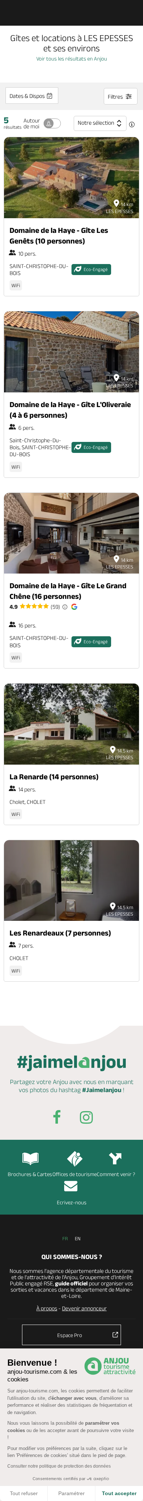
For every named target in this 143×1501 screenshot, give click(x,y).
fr (65, 1238)
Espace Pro (69, 1335)
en (78, 1238)
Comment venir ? (116, 1174)
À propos (46, 1308)
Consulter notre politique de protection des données (59, 1466)
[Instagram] (86, 1118)
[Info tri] (131, 125)
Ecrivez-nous (72, 1202)
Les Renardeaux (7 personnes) (60, 933)
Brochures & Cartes (30, 1174)
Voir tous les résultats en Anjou (71, 58)
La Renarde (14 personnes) (54, 776)
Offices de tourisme (74, 1174)
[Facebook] (57, 1118)
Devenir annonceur (84, 1308)
